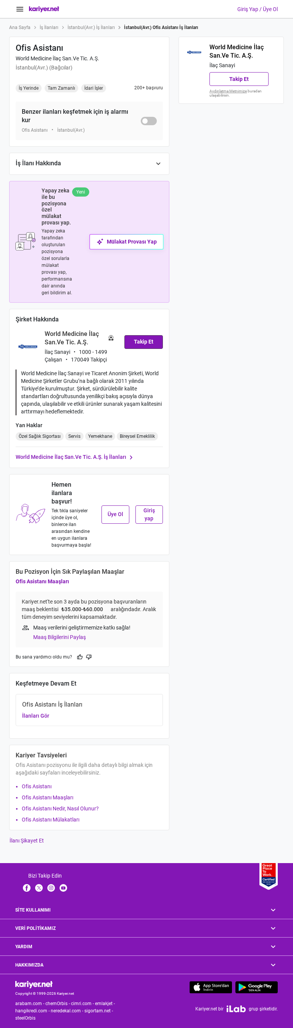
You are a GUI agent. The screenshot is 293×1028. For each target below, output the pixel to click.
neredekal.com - (67, 1010)
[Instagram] (51, 887)
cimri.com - (83, 1003)
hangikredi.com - (33, 1010)
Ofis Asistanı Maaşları (42, 581)
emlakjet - (105, 1003)
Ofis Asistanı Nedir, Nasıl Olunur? (60, 808)
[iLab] (236, 1008)
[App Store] (211, 987)
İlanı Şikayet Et (27, 841)
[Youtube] (63, 887)
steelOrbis (25, 1018)
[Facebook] (27, 887)
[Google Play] (256, 987)
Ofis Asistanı (37, 786)
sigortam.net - (99, 1010)
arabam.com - (30, 1003)
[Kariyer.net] (34, 984)
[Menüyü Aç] (19, 9)
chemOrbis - (58, 1003)
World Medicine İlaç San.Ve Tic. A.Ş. (57, 58)
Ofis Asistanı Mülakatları (50, 820)
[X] (39, 887)
